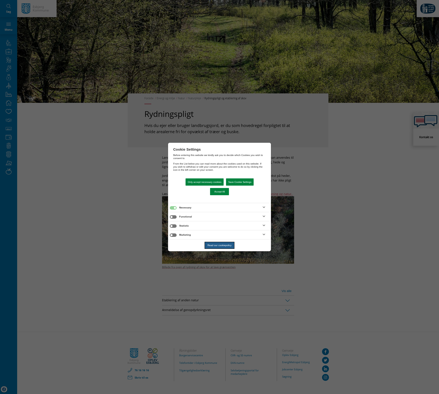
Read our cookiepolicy (219, 245)
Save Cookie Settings (239, 182)
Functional (185, 216)
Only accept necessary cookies (204, 182)
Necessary (185, 207)
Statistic (184, 225)
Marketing (185, 234)
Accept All (219, 191)
